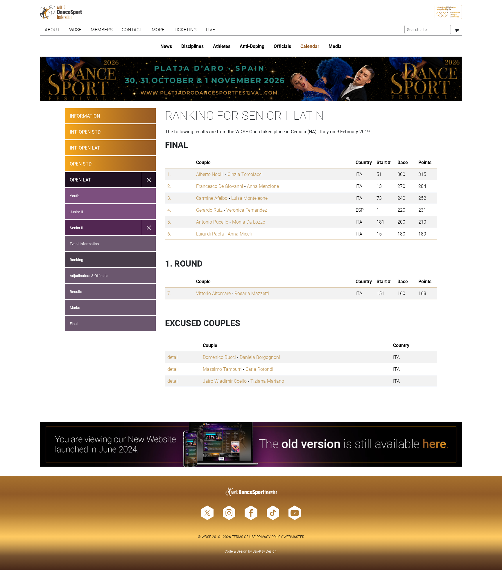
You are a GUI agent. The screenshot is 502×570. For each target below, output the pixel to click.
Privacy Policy (270, 536)
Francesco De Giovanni (219, 186)
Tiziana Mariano (267, 381)
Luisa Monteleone (249, 198)
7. (169, 293)
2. (169, 186)
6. (169, 234)
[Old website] (251, 444)
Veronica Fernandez (246, 210)
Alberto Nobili (210, 174)
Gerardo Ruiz (209, 210)
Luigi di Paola (210, 234)
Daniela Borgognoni (260, 357)
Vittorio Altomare (213, 293)
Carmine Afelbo (211, 198)
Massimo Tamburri (222, 369)
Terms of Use (244, 536)
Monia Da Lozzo (248, 222)
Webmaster (294, 536)
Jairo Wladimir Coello (225, 381)
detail (173, 357)
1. (169, 174)
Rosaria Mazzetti (251, 293)
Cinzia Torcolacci (245, 174)
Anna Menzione (263, 186)
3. (169, 198)
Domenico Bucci (219, 357)
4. (169, 210)
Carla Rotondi (259, 369)
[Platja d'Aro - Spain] (251, 79)
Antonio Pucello (212, 222)
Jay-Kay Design (265, 551)
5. (169, 222)
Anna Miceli (240, 234)
